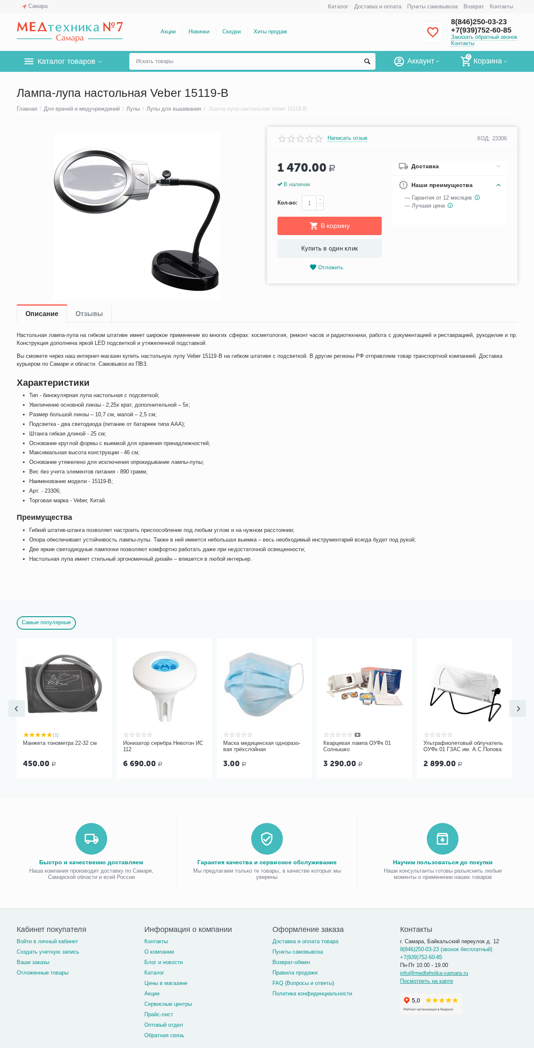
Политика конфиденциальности (312, 993)
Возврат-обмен (291, 962)
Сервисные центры (168, 1004)
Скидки (231, 31)
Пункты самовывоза (432, 6)
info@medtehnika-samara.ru (434, 973)
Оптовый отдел (163, 1025)
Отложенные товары (42, 973)
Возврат (473, 6)
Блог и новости (163, 962)
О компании (159, 952)
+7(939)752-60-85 (481, 30)
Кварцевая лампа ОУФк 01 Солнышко (357, 746)
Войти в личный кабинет (47, 941)
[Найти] (367, 61)
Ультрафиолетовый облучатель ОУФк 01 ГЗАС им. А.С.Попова (463, 746)
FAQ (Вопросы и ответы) (303, 983)
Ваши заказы (33, 962)
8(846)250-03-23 (479, 22)
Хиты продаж (270, 31)
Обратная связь (164, 1035)
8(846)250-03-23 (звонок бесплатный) (446, 949)
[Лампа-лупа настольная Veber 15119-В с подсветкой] (136, 216)
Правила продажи (294, 973)
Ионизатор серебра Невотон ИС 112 (163, 746)
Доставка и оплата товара (305, 941)
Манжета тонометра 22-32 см (60, 743)
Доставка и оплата (377, 6)
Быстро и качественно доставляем (91, 862)
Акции (168, 31)
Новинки (199, 31)
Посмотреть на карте (426, 981)
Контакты (501, 6)
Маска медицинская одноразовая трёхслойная (261, 746)
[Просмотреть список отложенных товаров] (432, 37)
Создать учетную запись (48, 952)
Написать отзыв (347, 138)
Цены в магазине (165, 983)
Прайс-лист (158, 1014)
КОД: (483, 138)
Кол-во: (287, 203)
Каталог (338, 6)
